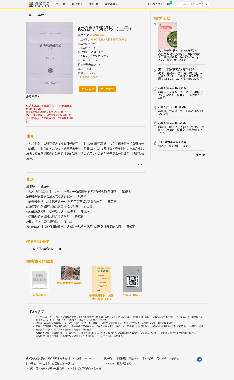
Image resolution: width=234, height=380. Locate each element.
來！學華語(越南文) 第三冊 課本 (177, 50)
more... (141, 164)
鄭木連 (162, 145)
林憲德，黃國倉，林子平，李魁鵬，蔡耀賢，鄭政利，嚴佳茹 (181, 93)
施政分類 (77, 4)
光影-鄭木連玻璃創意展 (172, 142)
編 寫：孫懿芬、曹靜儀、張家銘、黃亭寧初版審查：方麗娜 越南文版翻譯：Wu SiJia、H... (180, 76)
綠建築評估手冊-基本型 (172, 88)
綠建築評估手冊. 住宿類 (172, 123)
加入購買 (89, 89)
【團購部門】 (93, 336)
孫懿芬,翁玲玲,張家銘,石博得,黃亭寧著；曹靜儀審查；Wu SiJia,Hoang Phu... (179, 57)
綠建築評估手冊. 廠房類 (172, 107)
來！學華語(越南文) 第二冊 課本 (177, 69)
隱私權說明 (148, 358)
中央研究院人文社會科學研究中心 (109, 39)
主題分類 (61, 4)
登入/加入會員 (155, 4)
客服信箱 (174, 358)
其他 (41, 15)
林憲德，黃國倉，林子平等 (174, 111)
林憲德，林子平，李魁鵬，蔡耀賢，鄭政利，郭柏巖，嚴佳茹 (181, 128)
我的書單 (108, 89)
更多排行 (201, 155)
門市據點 (161, 358)
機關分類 (94, 4)
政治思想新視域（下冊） (48, 248)
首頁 (31, 15)
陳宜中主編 (98, 35)
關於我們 (108, 358)
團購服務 (134, 358)
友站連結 (110, 4)
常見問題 (121, 358)
